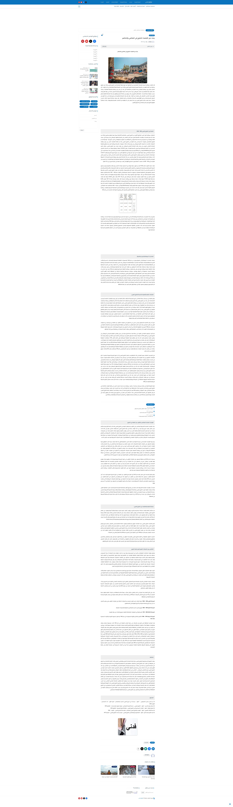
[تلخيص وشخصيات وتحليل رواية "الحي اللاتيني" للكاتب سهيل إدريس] (93, 83)
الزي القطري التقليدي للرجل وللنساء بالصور (84, 76)
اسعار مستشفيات (141, 6)
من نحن (130, 2)
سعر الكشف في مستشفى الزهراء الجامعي (85, 91)
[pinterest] (79, 2)
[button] (149, 748)
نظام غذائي (127, 6)
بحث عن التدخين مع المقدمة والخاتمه (148, 777)
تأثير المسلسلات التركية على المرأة (110, 777)
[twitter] (86, 2)
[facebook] (83, 2)
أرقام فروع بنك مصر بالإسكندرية (146, 412)
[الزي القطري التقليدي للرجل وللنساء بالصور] (93, 76)
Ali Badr (150, 41)
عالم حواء (122, 6)
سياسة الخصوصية (123, 2)
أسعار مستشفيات (85, 104)
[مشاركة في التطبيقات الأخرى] (138, 748)
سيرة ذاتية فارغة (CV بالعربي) (84, 70)
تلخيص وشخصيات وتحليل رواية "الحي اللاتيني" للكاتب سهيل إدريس (85, 84)
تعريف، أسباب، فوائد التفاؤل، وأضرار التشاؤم (144, 408)
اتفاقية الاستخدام (115, 2)
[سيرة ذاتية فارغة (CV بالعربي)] (93, 70)
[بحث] (79, 6)
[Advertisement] (116, 19)
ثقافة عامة (116, 6)
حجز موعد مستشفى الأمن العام (138, 30)
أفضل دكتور (133, 6)
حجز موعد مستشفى (150, 6)
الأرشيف (107, 2)
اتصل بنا (102, 2)
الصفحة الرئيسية (137, 2)
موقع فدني (148, 2)
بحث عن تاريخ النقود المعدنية (129, 777)
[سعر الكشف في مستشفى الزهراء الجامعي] (93, 90)
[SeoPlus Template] (154, 798)
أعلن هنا (95, 49)
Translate (135, 793)
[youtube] (81, 2)
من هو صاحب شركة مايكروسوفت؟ (146, 416)
